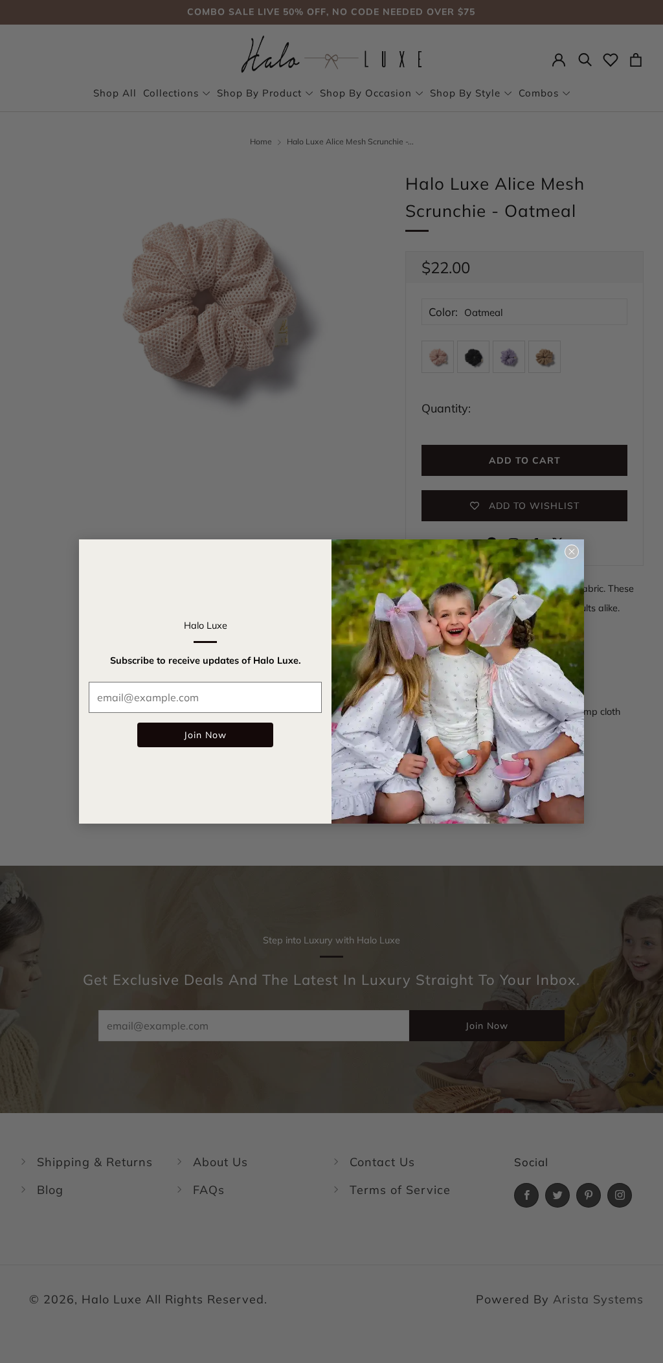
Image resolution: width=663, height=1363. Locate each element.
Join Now (205, 735)
